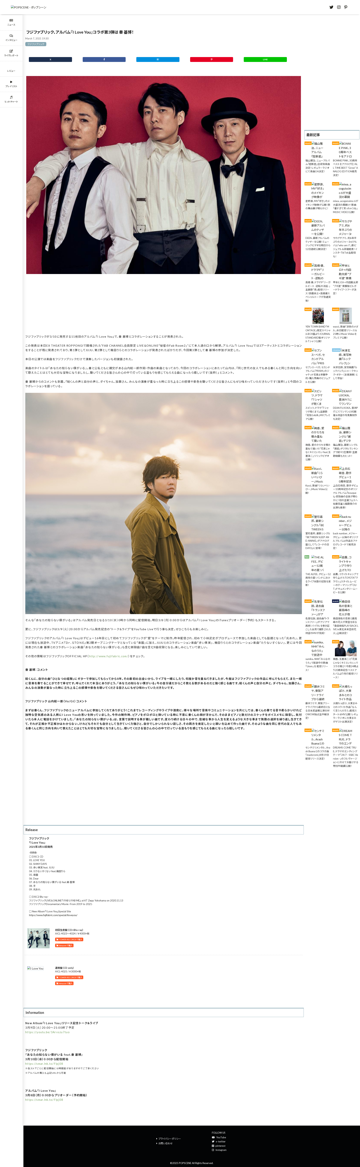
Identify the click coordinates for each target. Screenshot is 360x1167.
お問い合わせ (165, 1143)
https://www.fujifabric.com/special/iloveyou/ (53, 915)
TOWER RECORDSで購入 (70, 939)
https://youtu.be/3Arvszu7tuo (47, 1032)
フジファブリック (35, 44)
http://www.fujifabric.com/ (108, 656)
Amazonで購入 (65, 945)
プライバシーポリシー (169, 1138)
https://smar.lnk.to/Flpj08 (44, 1063)
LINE (265, 59)
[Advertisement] (163, 305)
